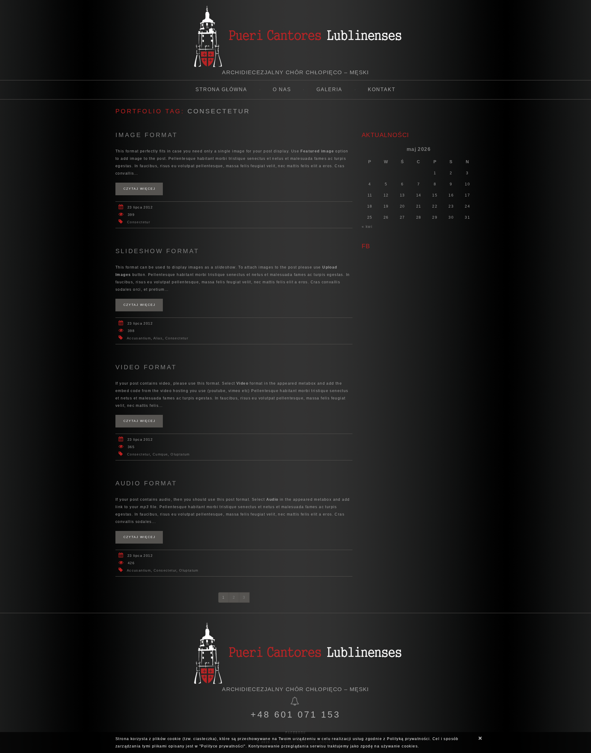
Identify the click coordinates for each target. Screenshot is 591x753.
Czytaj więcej (139, 188)
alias (158, 338)
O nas (282, 89)
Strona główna (221, 89)
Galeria (329, 89)
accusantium (139, 338)
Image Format (146, 135)
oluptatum (180, 454)
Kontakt (382, 89)
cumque (160, 454)
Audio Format (146, 483)
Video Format (146, 367)
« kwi (367, 227)
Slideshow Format (157, 251)
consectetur (138, 222)
